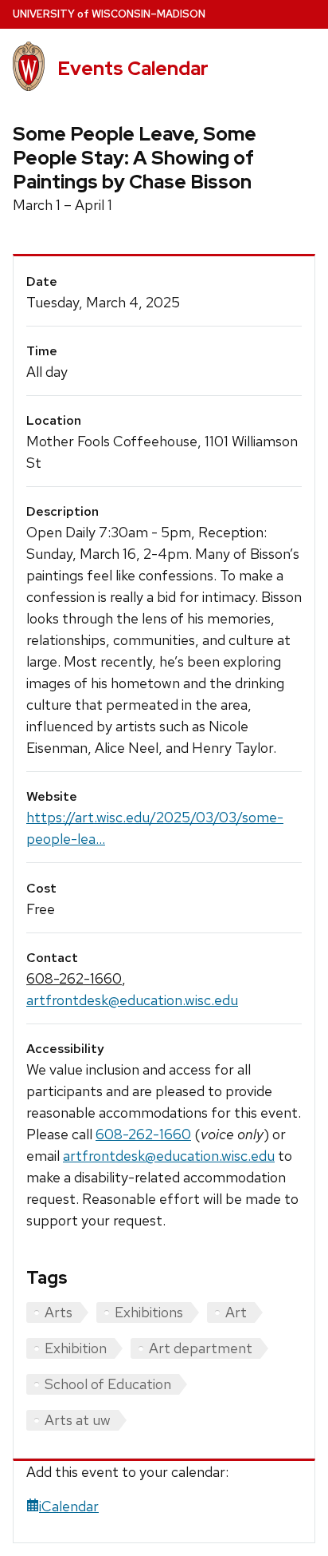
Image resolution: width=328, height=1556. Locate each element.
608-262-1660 (74, 978)
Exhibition (76, 1348)
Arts (58, 1312)
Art (236, 1312)
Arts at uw (78, 1420)
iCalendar (69, 1506)
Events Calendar (133, 68)
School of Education (108, 1384)
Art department (200, 1348)
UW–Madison (109, 14)
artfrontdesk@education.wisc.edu (132, 1000)
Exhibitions (149, 1312)
